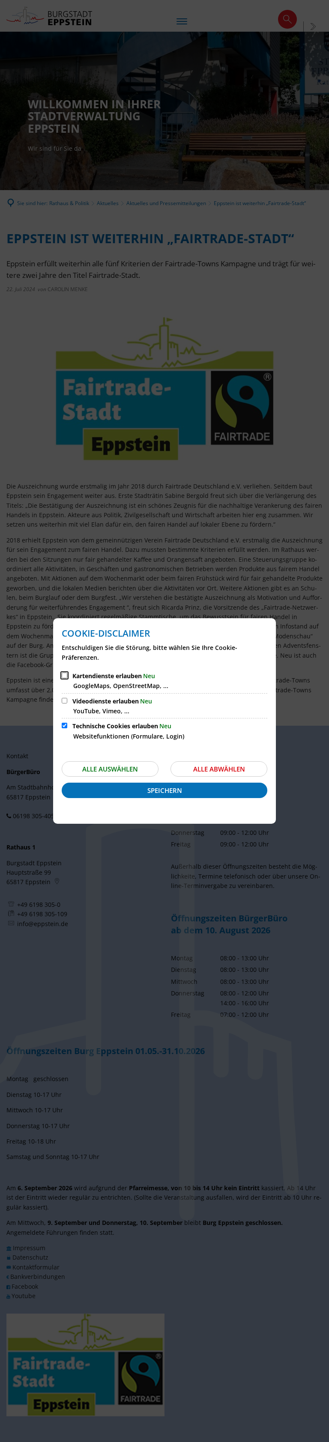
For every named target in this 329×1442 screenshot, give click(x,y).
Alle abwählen (219, 769)
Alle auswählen (110, 769)
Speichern (164, 790)
